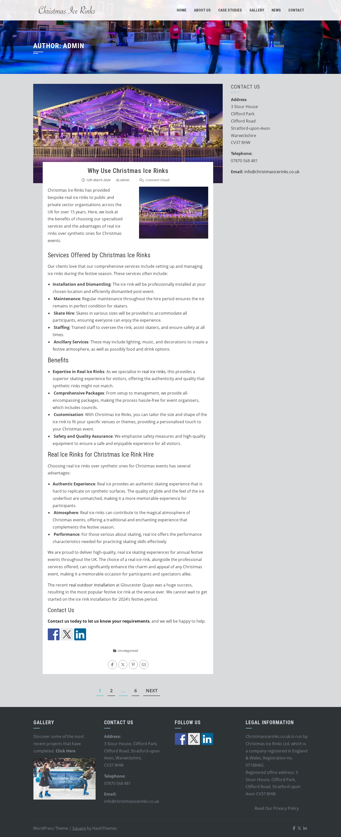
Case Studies (230, 10)
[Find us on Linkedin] (207, 739)
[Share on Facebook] (54, 634)
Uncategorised (128, 650)
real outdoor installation (92, 585)
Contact (296, 10)
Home (181, 10)
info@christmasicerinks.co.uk (271, 171)
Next (152, 691)
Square (79, 828)
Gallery (256, 10)
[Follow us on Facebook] (181, 739)
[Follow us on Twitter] (194, 739)
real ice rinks (154, 371)
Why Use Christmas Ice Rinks (128, 170)
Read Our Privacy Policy (277, 808)
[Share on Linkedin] (80, 634)
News (276, 10)
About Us (202, 10)
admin (125, 180)
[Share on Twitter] (67, 634)
